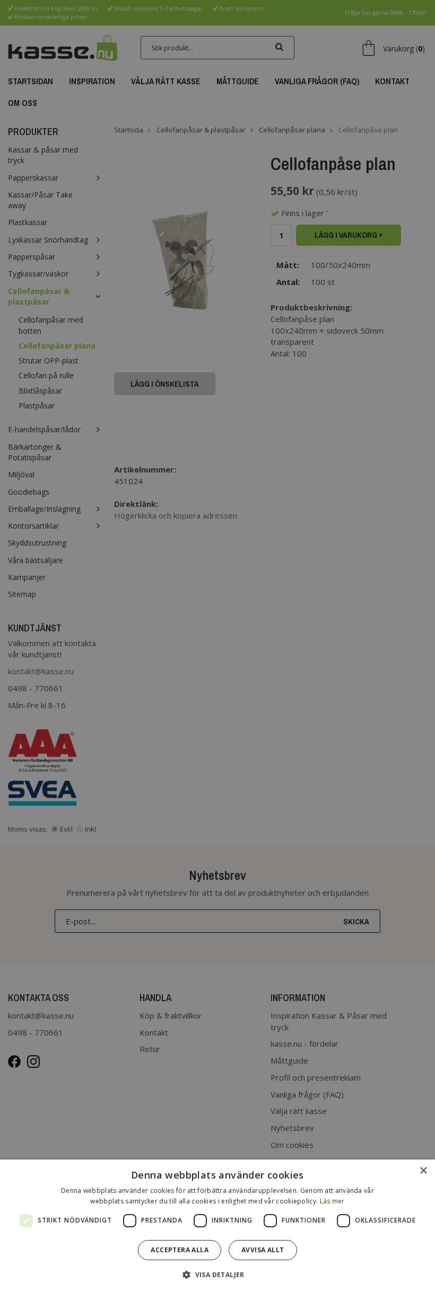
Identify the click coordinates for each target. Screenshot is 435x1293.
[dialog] (217, 1226)
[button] (217, 1274)
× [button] (423, 1171)
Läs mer (332, 1201)
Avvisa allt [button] (262, 1249)
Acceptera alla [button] (179, 1249)
